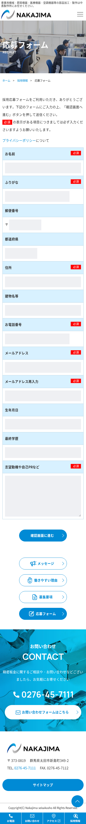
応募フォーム (46, 613)
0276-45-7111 (25, 767)
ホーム (6, 80)
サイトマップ (43, 784)
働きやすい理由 (46, 580)
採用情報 (22, 80)
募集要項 (46, 596)
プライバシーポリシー (19, 140)
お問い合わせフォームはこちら (45, 712)
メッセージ (46, 563)
